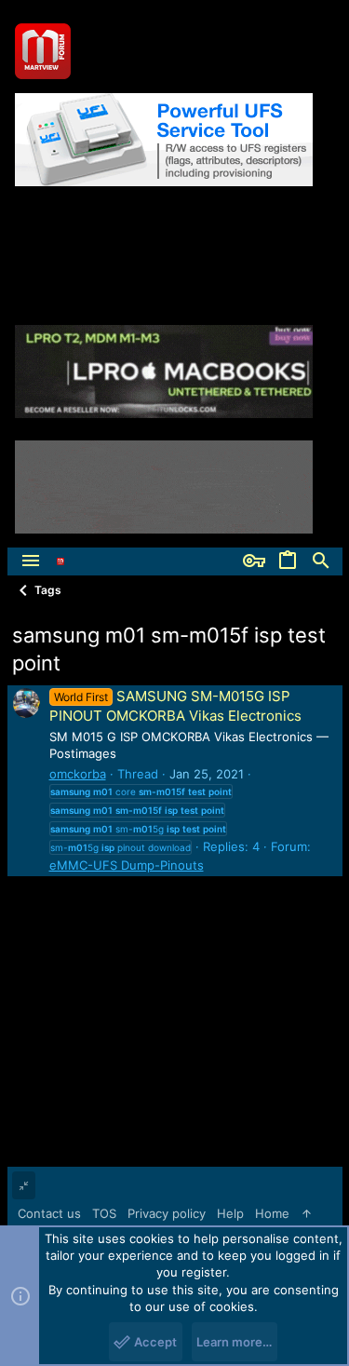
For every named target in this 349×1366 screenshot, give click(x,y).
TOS (104, 1213)
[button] (30, 561)
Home (272, 1213)
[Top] (306, 1213)
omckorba (77, 773)
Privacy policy (167, 1213)
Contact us (49, 1213)
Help (230, 1213)
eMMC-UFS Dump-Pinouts (126, 865)
